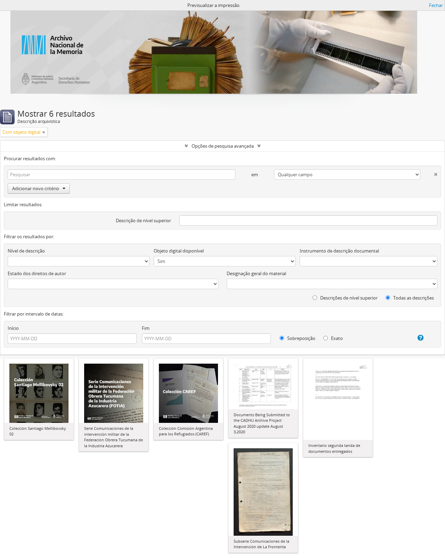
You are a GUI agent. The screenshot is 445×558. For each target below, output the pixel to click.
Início (13, 328)
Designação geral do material (256, 273)
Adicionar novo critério (35, 188)
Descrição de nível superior (143, 220)
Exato (336, 338)
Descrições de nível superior (348, 298)
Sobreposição (300, 338)
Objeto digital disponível (179, 251)
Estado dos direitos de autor (37, 273)
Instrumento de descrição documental (339, 251)
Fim (145, 328)
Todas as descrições (413, 298)
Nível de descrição (26, 251)
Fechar (436, 5)
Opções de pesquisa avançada (223, 146)
